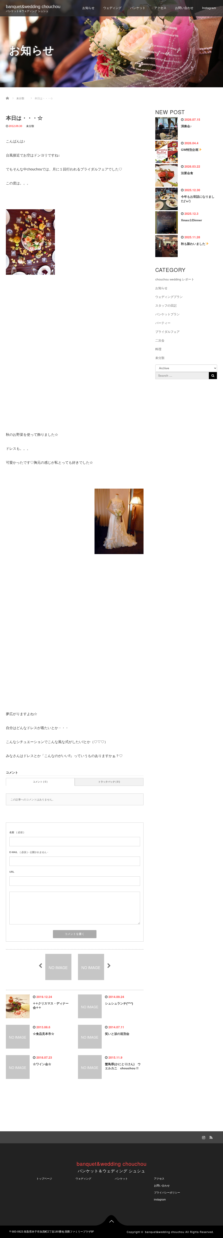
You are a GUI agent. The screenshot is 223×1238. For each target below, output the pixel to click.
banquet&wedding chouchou (33, 6)
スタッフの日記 (166, 305)
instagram (160, 1199)
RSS (210, 1136)
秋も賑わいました (193, 244)
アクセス (160, 8)
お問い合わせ (184, 8)
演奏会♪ (186, 126)
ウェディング (112, 8)
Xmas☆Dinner (191, 220)
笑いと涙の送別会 (117, 1033)
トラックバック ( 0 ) (109, 781)
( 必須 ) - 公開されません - (28, 852)
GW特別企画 (189, 149)
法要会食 (187, 173)
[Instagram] (203, 1136)
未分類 (30, 126)
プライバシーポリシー (168, 1192)
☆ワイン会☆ (42, 1064)
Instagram (209, 8)
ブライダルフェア (167, 331)
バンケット (137, 8)
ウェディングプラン (169, 297)
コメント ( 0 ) (40, 781)
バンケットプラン (167, 314)
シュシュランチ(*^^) (119, 1003)
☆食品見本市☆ (43, 1033)
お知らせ (88, 8)
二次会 (159, 340)
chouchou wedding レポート (174, 279)
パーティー (163, 323)
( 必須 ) (16, 832)
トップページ (44, 1178)
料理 (158, 349)
